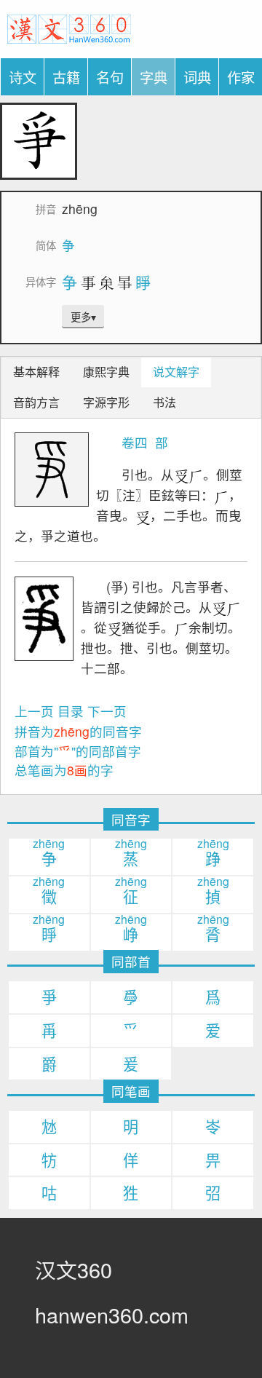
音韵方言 (36, 402)
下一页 (107, 711)
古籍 (66, 77)
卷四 (135, 442)
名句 (110, 77)
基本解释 (36, 371)
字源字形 (106, 402)
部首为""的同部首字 (78, 751)
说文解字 (176, 371)
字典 (153, 77)
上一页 (34, 711)
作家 (241, 77)
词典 (197, 77)
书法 (164, 402)
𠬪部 (159, 442)
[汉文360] (69, 26)
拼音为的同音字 (78, 731)
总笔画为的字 (64, 770)
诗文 (22, 77)
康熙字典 (106, 371)
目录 (70, 711)
